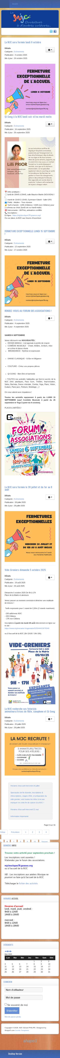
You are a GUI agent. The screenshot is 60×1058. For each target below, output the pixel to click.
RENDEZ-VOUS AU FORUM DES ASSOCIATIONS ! (28, 311)
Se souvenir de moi (17, 1005)
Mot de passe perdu (13, 1017)
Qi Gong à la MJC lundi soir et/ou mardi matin (28, 117)
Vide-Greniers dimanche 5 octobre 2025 (25, 570)
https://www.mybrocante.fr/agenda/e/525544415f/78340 (27, 628)
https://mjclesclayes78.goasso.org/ (26, 215)
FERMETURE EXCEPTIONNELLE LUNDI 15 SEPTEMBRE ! (30, 232)
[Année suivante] (9, 951)
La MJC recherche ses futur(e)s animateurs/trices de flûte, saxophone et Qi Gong (30, 710)
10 (35, 842)
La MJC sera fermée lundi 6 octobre (23, 42)
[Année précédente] (5, 951)
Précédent (15, 832)
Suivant (45, 842)
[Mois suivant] (11, 951)
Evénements (19, 52)
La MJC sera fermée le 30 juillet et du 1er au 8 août (28, 488)
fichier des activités (28, 883)
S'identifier (12, 1010)
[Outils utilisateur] (50, 49)
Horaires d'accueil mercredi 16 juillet (25, 786)
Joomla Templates (22, 1030)
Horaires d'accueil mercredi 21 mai (24, 809)
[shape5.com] (30, 1041)
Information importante (19, 816)
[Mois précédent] (7, 951)
